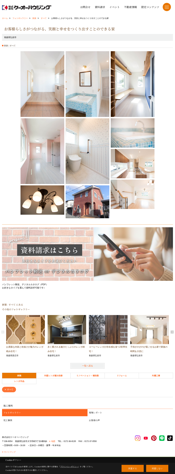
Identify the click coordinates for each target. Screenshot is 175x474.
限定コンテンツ (150, 7)
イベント (114, 7)
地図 (53, 441)
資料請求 (100, 7)
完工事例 (7, 420)
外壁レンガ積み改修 (53, 375)
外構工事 (156, 375)
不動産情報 (130, 7)
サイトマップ (10, 452)
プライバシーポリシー (69, 466)
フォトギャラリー (12, 412)
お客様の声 (94, 420)
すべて (10, 389)
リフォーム (122, 375)
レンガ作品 (19, 381)
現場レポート (95, 412)
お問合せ (85, 7)
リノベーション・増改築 (87, 375)
